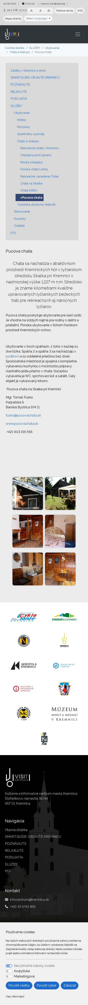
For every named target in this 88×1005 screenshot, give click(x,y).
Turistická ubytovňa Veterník (36, 204)
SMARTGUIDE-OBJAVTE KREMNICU (35, 77)
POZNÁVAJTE (20, 84)
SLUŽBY (34, 47)
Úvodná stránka (14, 47)
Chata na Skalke (31, 183)
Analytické (22, 971)
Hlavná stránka (16, 830)
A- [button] (31, 10)
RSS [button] (80, 10)
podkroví (12, 356)
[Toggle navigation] (77, 34)
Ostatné (19, 225)
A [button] (40, 10)
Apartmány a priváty (31, 134)
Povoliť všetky (19, 985)
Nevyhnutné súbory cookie (34, 966)
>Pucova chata (31, 197)
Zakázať (69, 985)
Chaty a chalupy (20, 52)
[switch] (9, 971)
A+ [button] (48, 10)
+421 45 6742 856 (23, 907)
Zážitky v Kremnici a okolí (28, 70)
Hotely (21, 119)
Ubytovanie (52, 47)
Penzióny (23, 127)
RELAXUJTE (19, 91)
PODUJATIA (19, 98)
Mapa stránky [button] (13, 18)
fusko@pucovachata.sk (23, 415)
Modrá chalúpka (31, 162)
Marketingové (24, 976)
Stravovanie (22, 211)
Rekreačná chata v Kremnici (39, 148)
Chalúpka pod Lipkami (35, 155)
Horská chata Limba (34, 169)
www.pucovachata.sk (22, 424)
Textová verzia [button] (64, 10)
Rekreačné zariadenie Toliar (39, 176)
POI (13, 233)
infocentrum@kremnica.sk (29, 900)
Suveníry (20, 218)
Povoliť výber (46, 985)
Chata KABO (28, 190)
